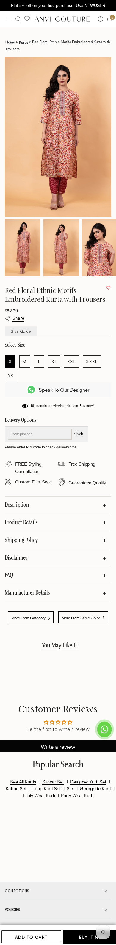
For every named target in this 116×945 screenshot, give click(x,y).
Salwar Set (53, 781)
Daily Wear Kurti (39, 795)
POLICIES (12, 909)
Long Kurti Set (46, 788)
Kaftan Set (16, 788)
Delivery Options (20, 420)
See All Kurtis (23, 781)
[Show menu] (8, 19)
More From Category (30, 617)
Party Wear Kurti (77, 795)
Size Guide (21, 331)
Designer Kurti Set (88, 781)
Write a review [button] (58, 746)
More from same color (83, 616)
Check (78, 434)
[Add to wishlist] (108, 287)
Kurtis (23, 42)
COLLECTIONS (17, 890)
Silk (70, 788)
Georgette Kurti (95, 788)
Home (11, 41)
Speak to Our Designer (64, 389)
